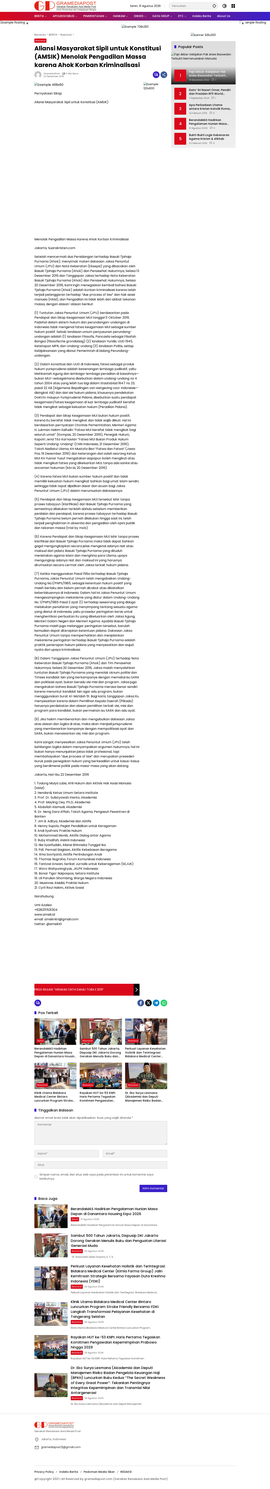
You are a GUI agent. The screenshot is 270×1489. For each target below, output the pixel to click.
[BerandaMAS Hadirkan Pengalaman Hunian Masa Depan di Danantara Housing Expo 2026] (55, 1031)
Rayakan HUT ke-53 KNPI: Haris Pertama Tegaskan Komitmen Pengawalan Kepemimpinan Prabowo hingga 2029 (98, 1097)
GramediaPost (51, 74)
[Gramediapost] (65, 6)
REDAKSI (126, 1472)
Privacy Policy (44, 1472)
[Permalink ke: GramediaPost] (38, 74)
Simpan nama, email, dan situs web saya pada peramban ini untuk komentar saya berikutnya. (96, 1177)
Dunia (40, 1040)
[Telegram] (156, 1003)
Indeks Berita (68, 1472)
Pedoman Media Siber (99, 1472)
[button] (214, 6)
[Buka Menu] (233, 6)
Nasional (40, 40)
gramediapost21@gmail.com (61, 1447)
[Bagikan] (163, 74)
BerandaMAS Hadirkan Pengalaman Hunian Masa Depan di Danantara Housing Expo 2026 (55, 1052)
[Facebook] (140, 1003)
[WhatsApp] (163, 1003)
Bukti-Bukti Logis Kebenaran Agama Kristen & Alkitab (209, 137)
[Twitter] (148, 1003)
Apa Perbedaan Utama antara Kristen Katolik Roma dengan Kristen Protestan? (209, 107)
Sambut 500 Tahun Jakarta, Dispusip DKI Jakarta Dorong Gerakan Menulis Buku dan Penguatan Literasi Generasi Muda (100, 1052)
